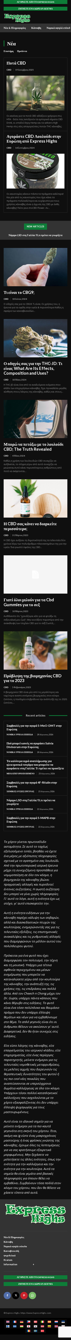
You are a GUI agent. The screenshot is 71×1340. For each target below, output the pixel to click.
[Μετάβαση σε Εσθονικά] (63, 1321)
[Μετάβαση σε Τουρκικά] (42, 1331)
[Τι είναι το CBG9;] (35, 267)
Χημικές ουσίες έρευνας (20, 791)
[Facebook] (7, 1295)
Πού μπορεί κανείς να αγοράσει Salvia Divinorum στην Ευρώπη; (30, 745)
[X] (15, 1295)
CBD (9, 69)
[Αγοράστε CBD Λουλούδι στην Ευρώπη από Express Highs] (35, 171)
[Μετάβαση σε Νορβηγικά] (56, 1326)
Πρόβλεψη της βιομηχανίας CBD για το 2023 (33, 678)
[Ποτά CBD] (35, 93)
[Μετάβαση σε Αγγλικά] (7, 1321)
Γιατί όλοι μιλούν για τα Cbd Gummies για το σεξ (29, 602)
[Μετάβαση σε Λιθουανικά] (49, 1326)
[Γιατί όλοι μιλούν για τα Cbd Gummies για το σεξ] (35, 574)
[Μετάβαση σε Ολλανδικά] (56, 1321)
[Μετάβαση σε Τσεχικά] (28, 1321)
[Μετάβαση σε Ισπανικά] (49, 1321)
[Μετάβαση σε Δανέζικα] (35, 1321)
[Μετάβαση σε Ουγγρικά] (21, 1326)
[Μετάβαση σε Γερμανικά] (21, 1321)
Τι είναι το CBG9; (19, 292)
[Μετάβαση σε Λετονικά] (42, 1326)
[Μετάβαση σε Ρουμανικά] (28, 1331)
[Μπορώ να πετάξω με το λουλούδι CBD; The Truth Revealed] (35, 419)
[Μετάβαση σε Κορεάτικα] (35, 1326)
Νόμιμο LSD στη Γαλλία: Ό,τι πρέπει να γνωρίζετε (36, 235)
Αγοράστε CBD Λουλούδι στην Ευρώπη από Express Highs (34, 138)
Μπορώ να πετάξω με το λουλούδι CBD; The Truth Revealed (33, 446)
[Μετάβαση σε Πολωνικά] (63, 1326)
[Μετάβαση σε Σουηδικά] (35, 1331)
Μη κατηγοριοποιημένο (21, 773)
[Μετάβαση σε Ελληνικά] (14, 1326)
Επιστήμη (8, 51)
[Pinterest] (24, 1295)
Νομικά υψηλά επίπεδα (20, 734)
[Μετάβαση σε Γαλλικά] (14, 1321)
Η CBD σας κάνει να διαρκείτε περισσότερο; (30, 526)
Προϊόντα (22, 51)
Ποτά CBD (16, 62)
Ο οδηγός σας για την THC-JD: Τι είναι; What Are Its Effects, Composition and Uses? (33, 368)
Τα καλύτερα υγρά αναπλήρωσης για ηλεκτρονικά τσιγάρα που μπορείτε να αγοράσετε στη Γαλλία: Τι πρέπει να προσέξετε (35, 764)
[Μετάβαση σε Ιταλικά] (42, 1321)
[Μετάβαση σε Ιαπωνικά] (28, 1326)
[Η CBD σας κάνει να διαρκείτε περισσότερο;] (35, 498)
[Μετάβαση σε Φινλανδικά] (7, 1326)
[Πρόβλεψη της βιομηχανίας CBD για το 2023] (35, 650)
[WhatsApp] (32, 1295)
